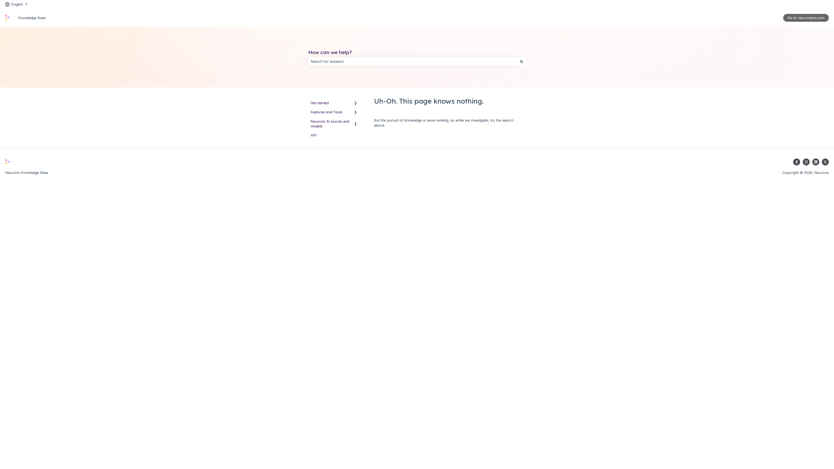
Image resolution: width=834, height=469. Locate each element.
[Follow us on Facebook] (796, 162)
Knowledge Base (32, 18)
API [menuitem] (314, 135)
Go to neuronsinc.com (806, 18)
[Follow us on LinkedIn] (815, 162)
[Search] (521, 61)
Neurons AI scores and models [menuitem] (330, 123)
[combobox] (412, 61)
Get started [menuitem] (320, 103)
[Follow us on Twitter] (825, 162)
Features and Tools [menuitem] (326, 112)
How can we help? (330, 52)
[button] (355, 103)
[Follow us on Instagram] (806, 162)
